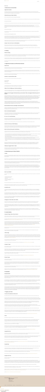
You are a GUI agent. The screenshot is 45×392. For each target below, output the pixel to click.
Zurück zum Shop (7, 390)
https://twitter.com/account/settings (28, 242)
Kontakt (38, 1)
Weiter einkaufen (3, 391)
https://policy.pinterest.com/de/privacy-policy (31, 269)
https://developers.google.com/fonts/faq (23, 341)
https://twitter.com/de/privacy (12, 237)
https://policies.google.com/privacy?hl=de (32, 313)
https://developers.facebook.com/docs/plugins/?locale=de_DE (15, 219)
